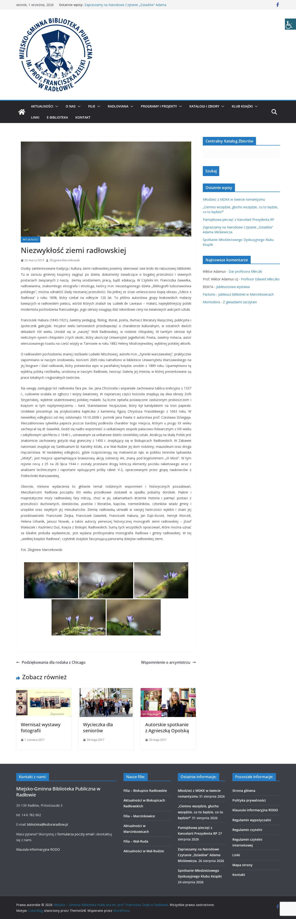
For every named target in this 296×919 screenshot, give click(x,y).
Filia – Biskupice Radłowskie (145, 790)
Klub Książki (242, 106)
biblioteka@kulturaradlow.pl (47, 824)
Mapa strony (242, 865)
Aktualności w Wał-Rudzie (143, 851)
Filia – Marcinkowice (139, 816)
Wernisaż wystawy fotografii (40, 727)
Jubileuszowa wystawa (233, 286)
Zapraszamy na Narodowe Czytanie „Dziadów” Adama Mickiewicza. (199, 855)
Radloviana (118, 106)
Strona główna (243, 790)
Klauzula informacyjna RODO (38, 849)
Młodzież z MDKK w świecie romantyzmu (234, 199)
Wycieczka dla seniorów (98, 727)
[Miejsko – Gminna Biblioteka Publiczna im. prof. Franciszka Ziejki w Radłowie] (21, 111)
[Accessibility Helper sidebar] (290, 24)
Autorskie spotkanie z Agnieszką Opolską (167, 727)
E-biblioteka (57, 117)
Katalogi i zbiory (204, 106)
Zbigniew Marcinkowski (64, 260)
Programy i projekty (159, 106)
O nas (71, 106)
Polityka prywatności (249, 800)
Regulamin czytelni (247, 829)
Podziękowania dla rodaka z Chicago (54, 662)
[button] (55, 106)
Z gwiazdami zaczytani (240, 302)
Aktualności (42, 106)
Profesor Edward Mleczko (260, 279)
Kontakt (82, 117)
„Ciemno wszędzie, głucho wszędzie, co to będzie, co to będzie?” (200, 812)
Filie (91, 106)
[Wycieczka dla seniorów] (106, 691)
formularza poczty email (75, 834)
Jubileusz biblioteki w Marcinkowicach (246, 294)
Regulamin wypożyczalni (251, 820)
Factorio (209, 294)
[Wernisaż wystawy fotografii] (43, 691)
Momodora (211, 302)
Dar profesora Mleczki (245, 271)
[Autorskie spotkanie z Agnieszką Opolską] (168, 691)
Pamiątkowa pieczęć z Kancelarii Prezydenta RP (238, 219)
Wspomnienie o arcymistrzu (165, 662)
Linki (35, 117)
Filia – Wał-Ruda (135, 841)
